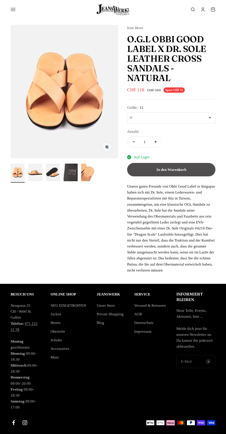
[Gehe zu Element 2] (35, 173)
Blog (100, 323)
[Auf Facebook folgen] (14, 423)
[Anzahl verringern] (133, 142)
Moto (55, 357)
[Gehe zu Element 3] (53, 173)
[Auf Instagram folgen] (25, 423)
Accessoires (60, 349)
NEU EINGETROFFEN (68, 305)
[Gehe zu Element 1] (18, 173)
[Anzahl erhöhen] (155, 142)
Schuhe (56, 340)
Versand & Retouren (150, 305)
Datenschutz (144, 323)
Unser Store (106, 305)
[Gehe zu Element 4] (71, 173)
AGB (138, 314)
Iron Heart (135, 28)
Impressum (142, 331)
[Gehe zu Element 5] (88, 173)
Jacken (56, 314)
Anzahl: (133, 131)
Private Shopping (110, 314)
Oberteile (58, 331)
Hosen (55, 323)
